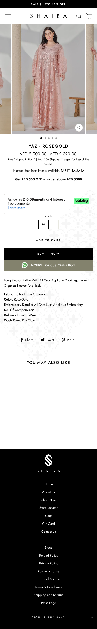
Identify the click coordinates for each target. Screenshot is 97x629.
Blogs (48, 515)
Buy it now (48, 254)
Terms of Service (48, 579)
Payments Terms (48, 571)
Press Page (48, 603)
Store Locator (48, 507)
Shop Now (48, 500)
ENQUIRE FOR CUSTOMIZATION (52, 265)
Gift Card (48, 523)
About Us (48, 492)
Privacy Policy (48, 563)
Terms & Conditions (48, 587)
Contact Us (48, 531)
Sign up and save (48, 617)
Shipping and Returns (48, 595)
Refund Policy (48, 555)
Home (48, 484)
